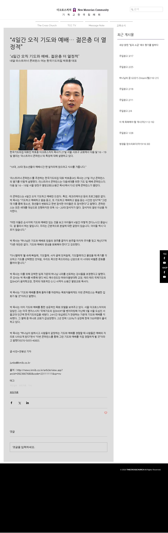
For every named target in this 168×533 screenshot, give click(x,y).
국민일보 (13, 385)
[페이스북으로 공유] (11, 402)
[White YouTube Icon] (164, 262)
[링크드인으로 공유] (27, 402)
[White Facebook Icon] (164, 258)
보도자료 (22, 385)
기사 (30, 385)
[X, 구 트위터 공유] (19, 402)
